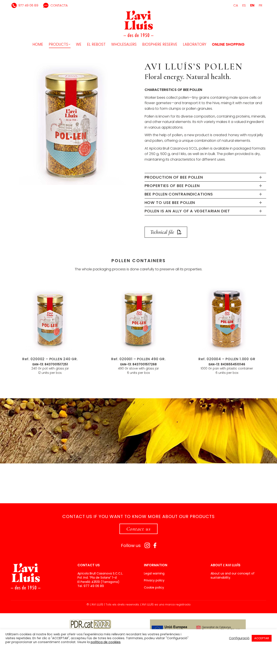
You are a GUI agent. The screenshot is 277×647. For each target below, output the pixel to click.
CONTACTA (59, 5)
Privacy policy (154, 580)
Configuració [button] (239, 638)
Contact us (138, 528)
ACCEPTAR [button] (261, 638)
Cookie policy (154, 588)
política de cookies (106, 642)
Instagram (147, 545)
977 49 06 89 (28, 5)
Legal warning (154, 573)
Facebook (155, 545)
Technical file (162, 232)
